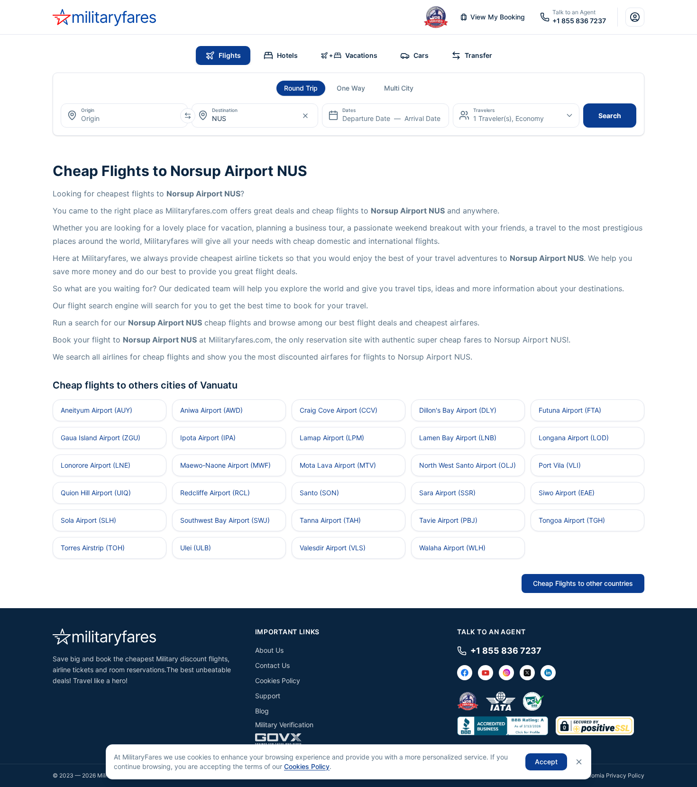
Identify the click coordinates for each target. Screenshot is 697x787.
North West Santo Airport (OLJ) (467, 465)
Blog (262, 711)
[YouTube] (485, 672)
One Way (351, 88)
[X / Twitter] (527, 672)
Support (267, 696)
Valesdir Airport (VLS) (333, 548)
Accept (546, 762)
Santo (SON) (319, 493)
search (609, 115)
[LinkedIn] (548, 672)
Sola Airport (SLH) (88, 520)
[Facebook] (464, 672)
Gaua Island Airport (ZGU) (100, 438)
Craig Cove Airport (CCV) (338, 410)
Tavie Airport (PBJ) (448, 520)
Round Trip (301, 88)
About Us (269, 650)
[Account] (634, 17)
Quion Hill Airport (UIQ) (96, 493)
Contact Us (272, 665)
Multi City (398, 88)
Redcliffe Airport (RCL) (215, 493)
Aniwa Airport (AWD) (211, 410)
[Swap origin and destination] (187, 115)
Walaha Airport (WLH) (452, 548)
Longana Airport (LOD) (574, 438)
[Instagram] (506, 672)
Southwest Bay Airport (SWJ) (225, 520)
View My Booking (497, 17)
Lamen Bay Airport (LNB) (457, 438)
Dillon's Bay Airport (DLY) (457, 410)
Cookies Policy (277, 680)
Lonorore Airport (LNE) (95, 465)
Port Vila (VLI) (560, 465)
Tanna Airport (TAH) (330, 520)
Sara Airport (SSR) (447, 493)
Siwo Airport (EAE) (567, 493)
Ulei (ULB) (195, 548)
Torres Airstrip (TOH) (93, 548)
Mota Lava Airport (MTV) (338, 465)
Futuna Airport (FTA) (570, 410)
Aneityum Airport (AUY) (96, 410)
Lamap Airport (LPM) (332, 438)
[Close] (579, 762)
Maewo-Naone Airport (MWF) (225, 465)
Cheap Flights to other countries (583, 583)
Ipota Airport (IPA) (208, 438)
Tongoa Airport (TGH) (572, 520)
